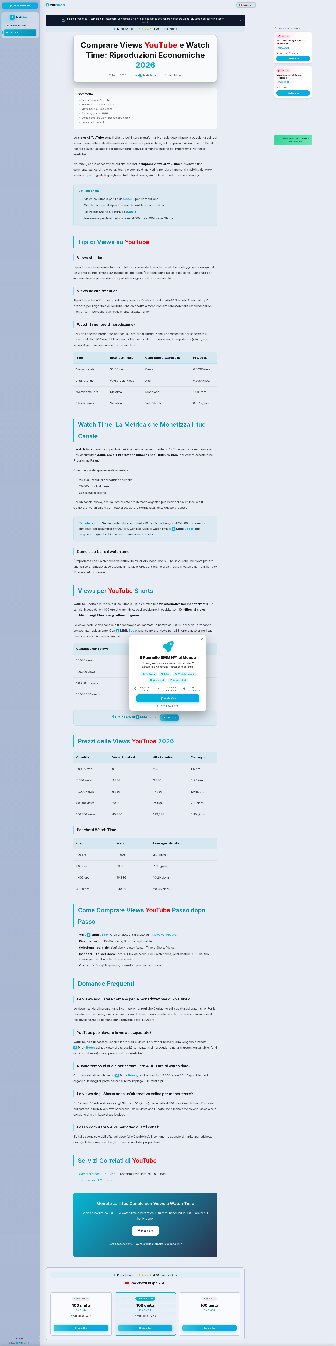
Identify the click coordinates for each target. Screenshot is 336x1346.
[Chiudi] (202, 639)
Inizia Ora (169, 698)
